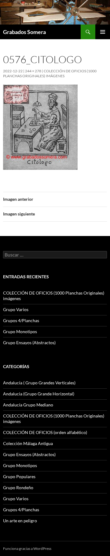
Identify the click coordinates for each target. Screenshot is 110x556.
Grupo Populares (19, 476)
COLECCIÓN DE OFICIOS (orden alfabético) (45, 432)
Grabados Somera (24, 32)
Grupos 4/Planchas (21, 320)
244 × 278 (33, 71)
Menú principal (102, 32)
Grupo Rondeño (18, 487)
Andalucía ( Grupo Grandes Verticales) (39, 382)
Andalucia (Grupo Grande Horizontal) (38, 393)
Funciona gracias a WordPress (27, 548)
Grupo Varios (15, 309)
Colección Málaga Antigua (28, 443)
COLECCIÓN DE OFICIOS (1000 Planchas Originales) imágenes (50, 73)
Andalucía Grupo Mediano (28, 404)
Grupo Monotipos (20, 331)
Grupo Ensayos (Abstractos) (29, 342)
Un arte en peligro (20, 520)
